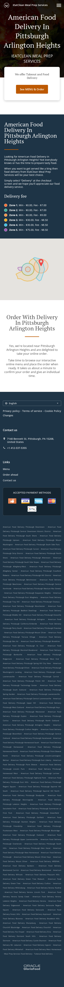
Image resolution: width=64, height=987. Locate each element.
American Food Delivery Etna (38, 931)
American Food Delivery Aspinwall (36, 914)
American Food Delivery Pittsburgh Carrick (39, 676)
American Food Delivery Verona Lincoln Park (25, 892)
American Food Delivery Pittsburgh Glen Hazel (29, 848)
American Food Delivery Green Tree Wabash (23, 879)
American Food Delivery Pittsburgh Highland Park (24, 777)
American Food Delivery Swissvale (28, 909)
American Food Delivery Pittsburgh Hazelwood (31, 738)
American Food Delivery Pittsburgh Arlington (25, 619)
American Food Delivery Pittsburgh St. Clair (23, 645)
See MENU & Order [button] (32, 89)
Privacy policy (11, 411)
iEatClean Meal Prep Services (30, 5)
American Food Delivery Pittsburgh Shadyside (23, 795)
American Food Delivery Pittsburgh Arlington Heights (26, 725)
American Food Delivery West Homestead (43, 949)
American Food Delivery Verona (32, 901)
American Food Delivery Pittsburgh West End (37, 659)
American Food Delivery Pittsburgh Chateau (41, 601)
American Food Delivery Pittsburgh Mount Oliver (25, 632)
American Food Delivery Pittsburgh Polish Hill (24, 681)
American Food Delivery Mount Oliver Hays (32, 857)
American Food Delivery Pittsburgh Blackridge (40, 830)
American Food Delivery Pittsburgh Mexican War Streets (37, 588)
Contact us (9, 480)
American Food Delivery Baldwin (18, 865)
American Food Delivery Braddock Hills (42, 918)
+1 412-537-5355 (17, 448)
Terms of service (32, 411)
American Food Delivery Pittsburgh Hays (43, 707)
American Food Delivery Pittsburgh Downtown (23, 527)
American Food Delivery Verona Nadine (44, 887)
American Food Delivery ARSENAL (45, 861)
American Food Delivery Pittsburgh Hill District (31, 575)
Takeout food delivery (43, 953)
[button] (59, 5)
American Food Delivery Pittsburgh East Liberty (31, 760)
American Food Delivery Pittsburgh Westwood (23, 711)
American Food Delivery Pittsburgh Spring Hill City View (27, 663)
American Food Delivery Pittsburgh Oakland (23, 835)
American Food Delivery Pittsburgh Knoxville (42, 615)
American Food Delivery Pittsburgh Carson (21, 549)
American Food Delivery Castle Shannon (29, 940)
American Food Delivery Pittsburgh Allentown (30, 557)
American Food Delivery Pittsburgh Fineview (42, 628)
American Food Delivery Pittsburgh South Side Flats (37, 544)
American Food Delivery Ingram (37, 945)
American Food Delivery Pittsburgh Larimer (40, 773)
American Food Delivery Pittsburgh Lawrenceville (38, 694)
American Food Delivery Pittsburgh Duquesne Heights (27, 593)
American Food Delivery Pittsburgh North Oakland (35, 720)
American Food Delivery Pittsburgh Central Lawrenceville (27, 698)
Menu (6, 469)
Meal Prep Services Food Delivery (18, 953)
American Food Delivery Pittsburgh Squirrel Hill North (35, 791)
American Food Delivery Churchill (36, 927)
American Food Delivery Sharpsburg (19, 923)
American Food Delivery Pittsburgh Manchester (24, 606)
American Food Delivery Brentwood (36, 870)
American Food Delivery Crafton (37, 883)
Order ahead (10, 474)
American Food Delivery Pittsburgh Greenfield (37, 813)
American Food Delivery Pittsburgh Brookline (40, 641)
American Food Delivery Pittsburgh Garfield (23, 817)
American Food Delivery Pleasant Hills (42, 874)
